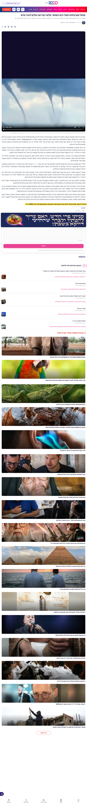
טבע (83, 210)
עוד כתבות (43, 733)
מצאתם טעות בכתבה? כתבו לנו (79, 206)
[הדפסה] (15, 27)
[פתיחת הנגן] (2, 794)
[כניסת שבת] (14, 9)
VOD (77, 9)
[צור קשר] (18, 9)
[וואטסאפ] (5, 27)
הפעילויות (42, 9)
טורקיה (77, 210)
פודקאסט (71, 9)
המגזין (60, 9)
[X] (8, 27)
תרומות (7, 9)
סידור (55, 9)
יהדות (65, 9)
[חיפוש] (22, 9)
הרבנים (35, 9)
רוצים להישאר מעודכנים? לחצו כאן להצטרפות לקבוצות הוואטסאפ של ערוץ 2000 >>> (56, 204)
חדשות (82, 9)
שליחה (43, 246)
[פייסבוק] (12, 27)
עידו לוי (79, 22)
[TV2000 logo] (53, 3)
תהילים (35, 164)
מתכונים (49, 9)
